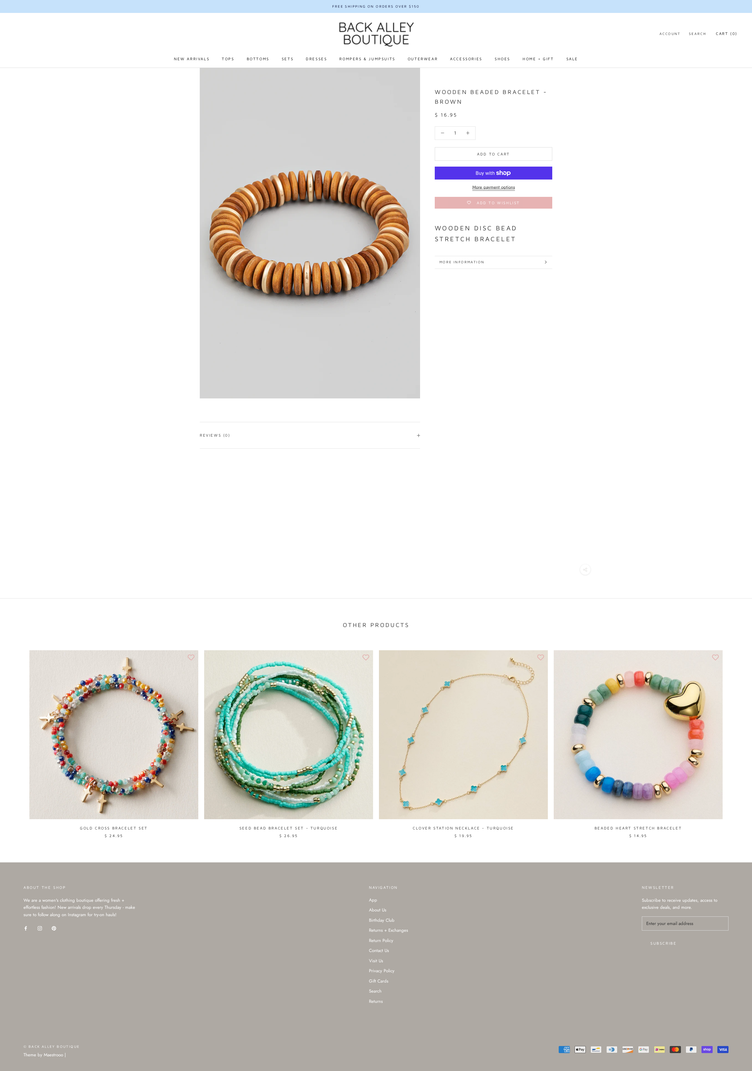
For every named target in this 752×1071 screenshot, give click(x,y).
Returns (376, 1001)
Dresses (316, 58)
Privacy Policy (382, 971)
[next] (733, 738)
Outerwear (423, 58)
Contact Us (379, 950)
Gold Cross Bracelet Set (114, 828)
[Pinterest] (54, 928)
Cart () (726, 33)
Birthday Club (382, 920)
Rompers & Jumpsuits (367, 58)
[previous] (18, 738)
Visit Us (376, 961)
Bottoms (258, 58)
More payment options (493, 187)
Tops (228, 58)
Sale (572, 58)
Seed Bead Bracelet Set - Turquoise (288, 828)
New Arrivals (191, 58)
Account (670, 33)
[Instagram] (40, 928)
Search (697, 33)
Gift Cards (378, 981)
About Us (377, 910)
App (373, 900)
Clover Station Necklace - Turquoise (463, 828)
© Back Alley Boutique (52, 1046)
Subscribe (663, 943)
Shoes (502, 58)
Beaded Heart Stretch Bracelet (638, 828)
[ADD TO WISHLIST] (191, 657)
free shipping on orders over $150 (375, 6)
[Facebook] (26, 928)
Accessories (466, 58)
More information (461, 262)
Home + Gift (538, 58)
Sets (287, 58)
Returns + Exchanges (388, 930)
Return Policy (381, 940)
